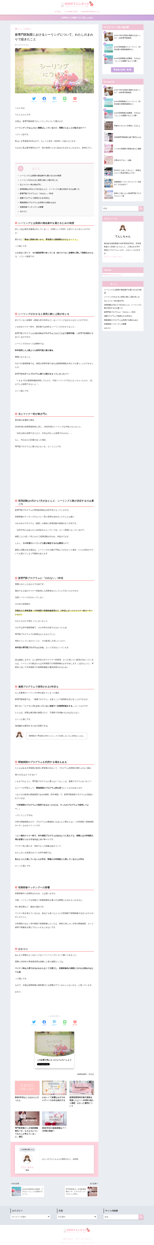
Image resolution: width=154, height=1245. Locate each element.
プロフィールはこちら (113, 257)
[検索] (141, 208)
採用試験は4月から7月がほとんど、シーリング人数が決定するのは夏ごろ (50, 189)
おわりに (23, 211)
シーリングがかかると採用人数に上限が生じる (39, 180)
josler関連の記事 (71, 12)
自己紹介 (58, 12)
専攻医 (91, 1074)
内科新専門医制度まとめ (90, 12)
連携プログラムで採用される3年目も (35, 198)
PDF (47, 229)
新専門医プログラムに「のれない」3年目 (36, 193)
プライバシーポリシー (83, 1239)
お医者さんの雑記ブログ (77, 18)
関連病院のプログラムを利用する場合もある (38, 202)
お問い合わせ (68, 1239)
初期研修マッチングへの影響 (31, 207)
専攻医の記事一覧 (121, 70)
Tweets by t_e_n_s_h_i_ (112, 275)
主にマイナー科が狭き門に (30, 185)
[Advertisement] (54, 291)
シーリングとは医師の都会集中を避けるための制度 (40, 176)
